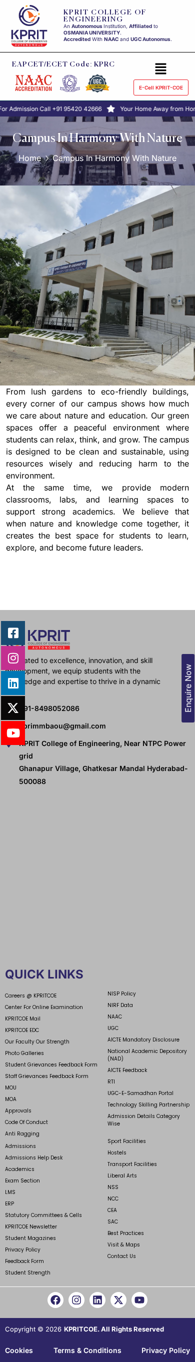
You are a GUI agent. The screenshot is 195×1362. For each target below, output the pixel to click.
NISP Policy (122, 994)
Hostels (117, 1152)
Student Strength (27, 1272)
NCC (113, 1198)
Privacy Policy (22, 1250)
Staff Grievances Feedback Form (46, 1076)
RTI (111, 1082)
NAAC (115, 1016)
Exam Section (22, 1180)
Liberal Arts (122, 1176)
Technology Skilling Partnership (149, 1104)
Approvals (18, 1110)
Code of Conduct (26, 1122)
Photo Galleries (24, 1053)
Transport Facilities (132, 1164)
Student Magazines (30, 1238)
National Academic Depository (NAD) (147, 1055)
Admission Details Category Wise (144, 1120)
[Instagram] (76, 1300)
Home (29, 158)
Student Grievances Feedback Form (51, 1064)
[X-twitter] (118, 1300)
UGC (113, 1028)
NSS (113, 1187)
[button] (161, 69)
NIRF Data (120, 1005)
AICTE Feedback (127, 1070)
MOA (10, 1099)
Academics (19, 1169)
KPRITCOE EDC (22, 1030)
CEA (112, 1210)
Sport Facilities (127, 1141)
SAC (113, 1222)
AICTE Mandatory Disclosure (144, 1040)
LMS (10, 1192)
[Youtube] (140, 1300)
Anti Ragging (22, 1134)
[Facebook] (56, 1300)
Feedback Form (24, 1261)
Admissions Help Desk (33, 1158)
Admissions (20, 1146)
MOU (10, 1088)
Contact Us (122, 1256)
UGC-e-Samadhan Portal (141, 1093)
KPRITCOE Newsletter (31, 1226)
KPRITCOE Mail (22, 1018)
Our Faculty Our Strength (37, 1042)
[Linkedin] (98, 1300)
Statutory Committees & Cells (43, 1215)
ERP (9, 1204)
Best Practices (126, 1233)
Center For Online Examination (44, 1007)
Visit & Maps (124, 1244)
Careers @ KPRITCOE (30, 996)
